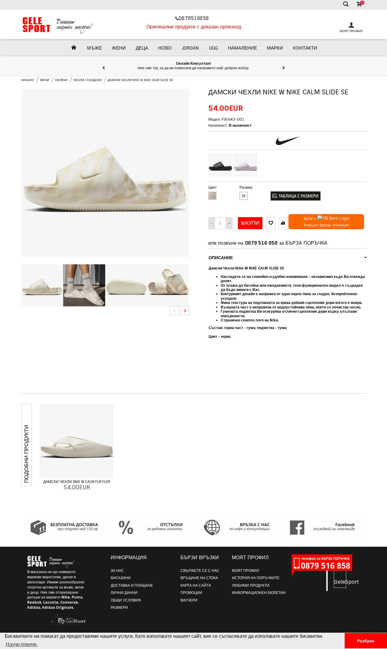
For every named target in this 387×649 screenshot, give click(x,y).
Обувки (61, 80)
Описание (288, 257)
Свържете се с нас (200, 570)
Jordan (190, 48)
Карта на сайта (195, 585)
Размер (245, 187)
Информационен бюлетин (259, 592)
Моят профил (245, 570)
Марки (275, 48)
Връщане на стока (199, 578)
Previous (174, 310)
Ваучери (188, 600)
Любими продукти (250, 585)
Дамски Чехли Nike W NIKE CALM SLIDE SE (140, 80)
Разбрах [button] (366, 640)
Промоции (191, 592)
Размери (119, 607)
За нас (117, 570)
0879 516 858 (261, 243)
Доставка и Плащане (132, 585)
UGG (213, 48)
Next (184, 310)
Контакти (305, 48)
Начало (27, 80)
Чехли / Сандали (87, 80)
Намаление (242, 48)
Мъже (94, 48)
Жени (119, 48)
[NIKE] (288, 141)
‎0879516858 (194, 18)
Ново (165, 48)
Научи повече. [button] (22, 644)
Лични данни (124, 592)
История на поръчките (255, 578)
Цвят (212, 187)
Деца (142, 48)
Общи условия (126, 600)
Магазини (121, 578)
